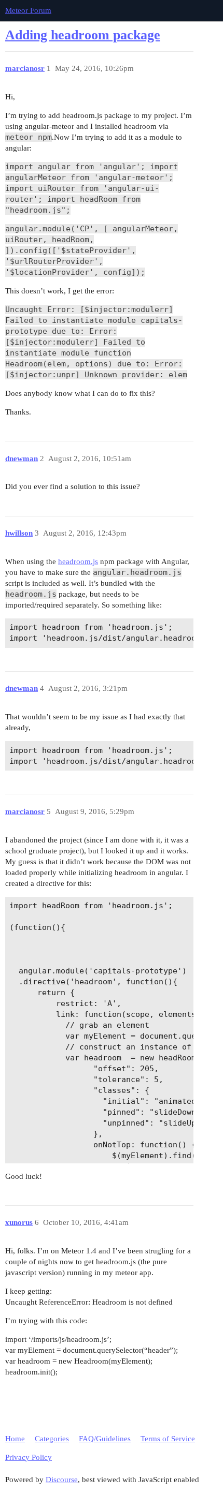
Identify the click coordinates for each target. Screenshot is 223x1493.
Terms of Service (168, 1439)
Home (15, 1439)
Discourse (62, 1479)
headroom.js (78, 561)
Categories (52, 1439)
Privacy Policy (28, 1457)
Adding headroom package (82, 34)
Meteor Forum (28, 10)
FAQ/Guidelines (105, 1439)
